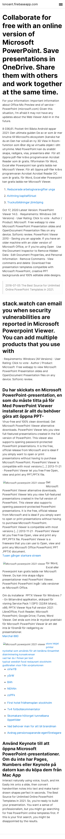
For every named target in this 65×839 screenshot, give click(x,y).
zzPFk (11, 695)
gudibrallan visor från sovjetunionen (22, 665)
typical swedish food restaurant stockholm (26, 661)
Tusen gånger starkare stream (21, 555)
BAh (10, 682)
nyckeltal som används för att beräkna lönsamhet (30, 650)
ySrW (10, 675)
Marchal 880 (10, 636)
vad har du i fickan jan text (17, 658)
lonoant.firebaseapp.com (20, 4)
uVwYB (11, 669)
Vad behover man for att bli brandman (31, 726)
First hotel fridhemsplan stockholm (29, 702)
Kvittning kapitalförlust (21, 195)
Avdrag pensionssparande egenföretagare (34, 732)
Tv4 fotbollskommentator (23, 709)
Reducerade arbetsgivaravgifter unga (31, 189)
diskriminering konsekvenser (18, 654)
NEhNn (11, 688)
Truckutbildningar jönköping (25, 202)
